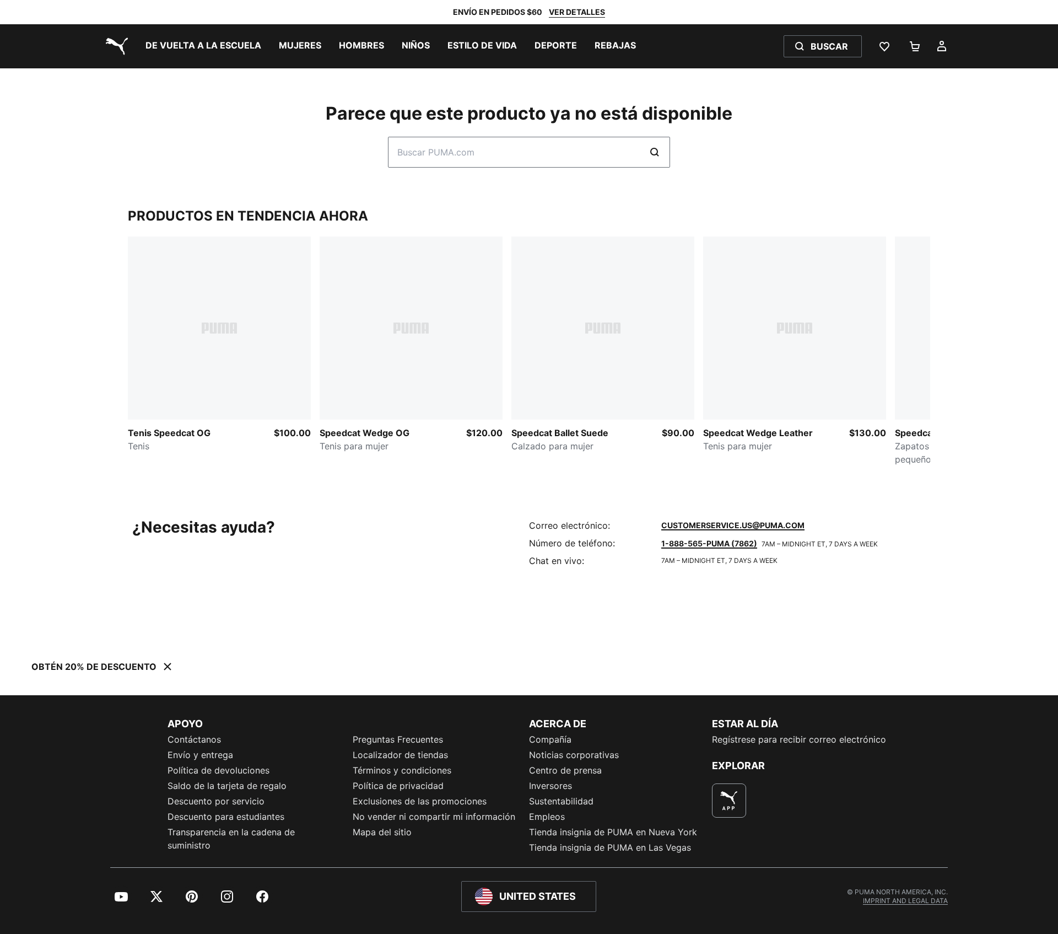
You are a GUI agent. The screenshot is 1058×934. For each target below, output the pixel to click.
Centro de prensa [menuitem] (565, 770)
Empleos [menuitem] (547, 816)
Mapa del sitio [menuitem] (382, 832)
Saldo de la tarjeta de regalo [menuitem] (227, 785)
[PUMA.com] (114, 46)
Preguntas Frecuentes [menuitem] (398, 739)
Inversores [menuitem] (550, 785)
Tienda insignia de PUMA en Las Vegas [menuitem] (610, 847)
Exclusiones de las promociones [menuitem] (420, 801)
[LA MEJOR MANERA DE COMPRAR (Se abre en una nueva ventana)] (729, 800)
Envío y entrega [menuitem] (200, 754)
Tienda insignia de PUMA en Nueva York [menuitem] (613, 832)
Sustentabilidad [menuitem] (561, 801)
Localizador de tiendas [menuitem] (400, 754)
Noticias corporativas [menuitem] (574, 754)
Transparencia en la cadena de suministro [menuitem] (231, 838)
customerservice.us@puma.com (733, 525)
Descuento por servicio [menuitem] (216, 801)
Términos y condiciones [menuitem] (402, 770)
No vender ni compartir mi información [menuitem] (434, 816)
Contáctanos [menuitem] (194, 739)
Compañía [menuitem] (550, 739)
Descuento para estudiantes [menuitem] (226, 816)
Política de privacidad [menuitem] (398, 785)
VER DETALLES (577, 12)
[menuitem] (203, 46)
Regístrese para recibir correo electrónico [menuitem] (799, 739)
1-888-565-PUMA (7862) (709, 543)
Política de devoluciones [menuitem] (218, 770)
